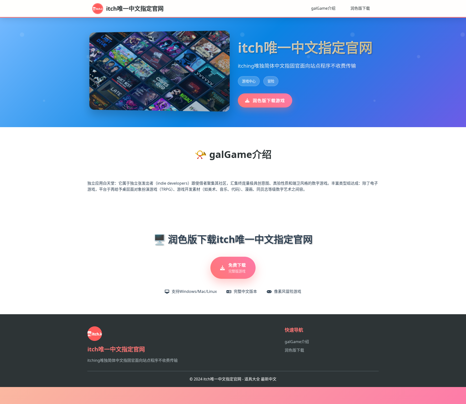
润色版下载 (360, 8)
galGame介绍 (323, 8)
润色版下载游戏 (269, 100)
